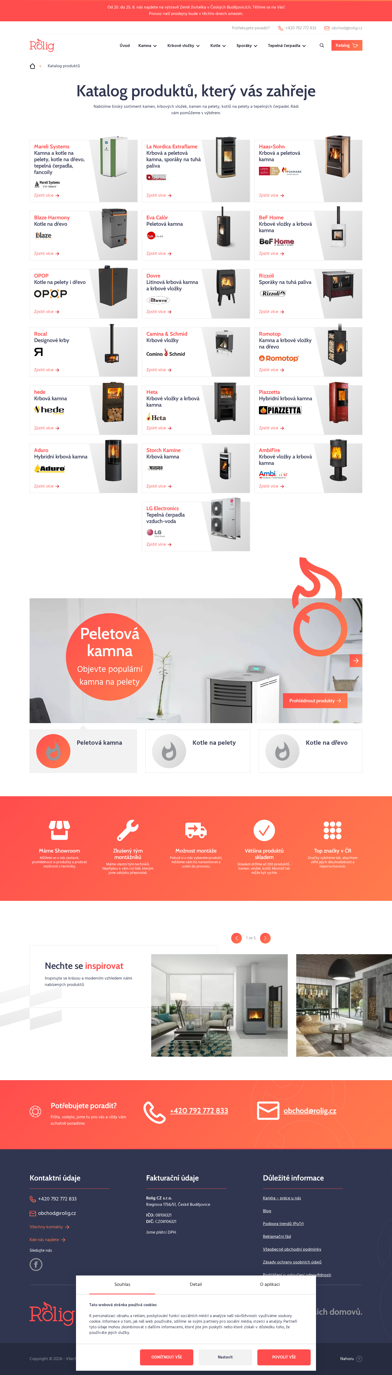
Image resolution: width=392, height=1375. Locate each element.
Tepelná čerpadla (284, 45)
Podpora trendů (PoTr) (283, 1224)
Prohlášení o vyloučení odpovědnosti (297, 1275)
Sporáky (244, 45)
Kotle (215, 45)
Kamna (144, 45)
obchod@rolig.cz (310, 1110)
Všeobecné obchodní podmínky (292, 1249)
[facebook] (36, 1264)
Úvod (125, 45)
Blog (267, 1211)
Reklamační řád (277, 1236)
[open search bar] (322, 45)
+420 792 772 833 (199, 1110)
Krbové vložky (180, 45)
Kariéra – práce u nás (282, 1198)
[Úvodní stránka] (32, 66)
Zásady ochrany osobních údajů (292, 1262)
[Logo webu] (42, 45)
